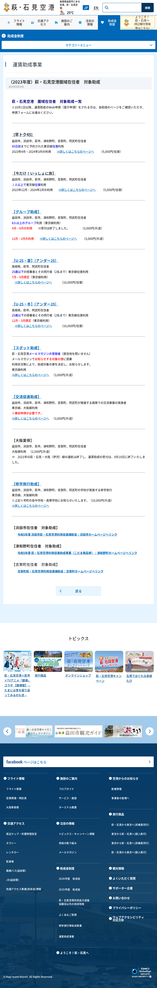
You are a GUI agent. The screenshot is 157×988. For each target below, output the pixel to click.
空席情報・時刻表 (16, 798)
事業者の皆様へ (120, 798)
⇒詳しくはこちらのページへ (75, 151)
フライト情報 (13, 789)
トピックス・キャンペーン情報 (77, 834)
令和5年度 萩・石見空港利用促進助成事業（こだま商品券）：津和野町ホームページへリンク (77, 553)
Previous (7, 731)
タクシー (11, 843)
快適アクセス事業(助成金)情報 (23, 889)
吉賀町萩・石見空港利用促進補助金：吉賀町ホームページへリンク (60, 571)
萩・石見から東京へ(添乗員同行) (130, 825)
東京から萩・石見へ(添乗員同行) (130, 843)
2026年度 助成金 (69, 879)
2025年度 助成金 (69, 889)
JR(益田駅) (12, 880)
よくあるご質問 (68, 915)
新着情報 (116, 789)
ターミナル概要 (68, 807)
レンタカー (12, 852)
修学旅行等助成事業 (70, 926)
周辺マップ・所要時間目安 (21, 834)
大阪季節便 (12, 807)
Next (150, 731)
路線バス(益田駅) (16, 871)
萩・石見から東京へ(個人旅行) (129, 852)
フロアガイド (66, 789)
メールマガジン (68, 852)
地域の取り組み (68, 843)
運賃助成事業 (66, 936)
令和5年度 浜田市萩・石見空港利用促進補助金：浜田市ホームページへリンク (67, 534)
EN (96, 7)
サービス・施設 (68, 798)
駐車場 (10, 861)
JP (86, 7)
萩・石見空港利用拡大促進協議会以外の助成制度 (74, 902)
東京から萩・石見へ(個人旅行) (129, 834)
